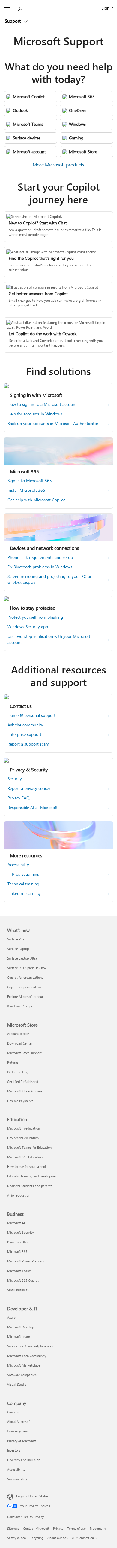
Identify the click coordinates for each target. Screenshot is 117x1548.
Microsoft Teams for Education (29, 1147)
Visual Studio (16, 1384)
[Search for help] (21, 8)
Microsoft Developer (22, 1327)
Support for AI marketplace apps (30, 1346)
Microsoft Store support (24, 1053)
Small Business (18, 1290)
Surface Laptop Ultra (22, 958)
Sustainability (17, 1479)
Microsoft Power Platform (25, 1261)
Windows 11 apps (20, 1006)
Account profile (18, 1033)
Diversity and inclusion (23, 1460)
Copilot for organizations (25, 977)
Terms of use (76, 1528)
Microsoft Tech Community (26, 1355)
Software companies (22, 1375)
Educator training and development (32, 1176)
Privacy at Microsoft (21, 1440)
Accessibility (16, 1469)
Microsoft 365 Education (25, 1157)
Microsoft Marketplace (23, 1365)
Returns (13, 1062)
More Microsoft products (58, 164)
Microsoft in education (23, 1128)
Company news (18, 1431)
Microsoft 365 (17, 1251)
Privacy (58, 1528)
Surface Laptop (18, 948)
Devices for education (23, 1138)
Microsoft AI (16, 1223)
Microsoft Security (20, 1232)
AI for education (18, 1195)
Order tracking (17, 1072)
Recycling (37, 1537)
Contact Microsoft (36, 1528)
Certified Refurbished (22, 1081)
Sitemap (13, 1528)
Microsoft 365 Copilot (23, 1280)
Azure (11, 1317)
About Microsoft (19, 1421)
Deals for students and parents (29, 1185)
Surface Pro (15, 939)
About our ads (57, 1537)
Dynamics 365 (17, 1242)
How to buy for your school (26, 1166)
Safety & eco (16, 1537)
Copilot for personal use (24, 987)
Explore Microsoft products (26, 996)
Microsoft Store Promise (24, 1091)
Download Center (20, 1043)
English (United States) (33, 1496)
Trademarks (98, 1528)
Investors (13, 1450)
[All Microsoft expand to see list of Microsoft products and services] (7, 8)
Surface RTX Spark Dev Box (26, 968)
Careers (13, 1412)
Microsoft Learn (18, 1336)
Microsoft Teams (19, 1270)
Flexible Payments (20, 1100)
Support (13, 21)
